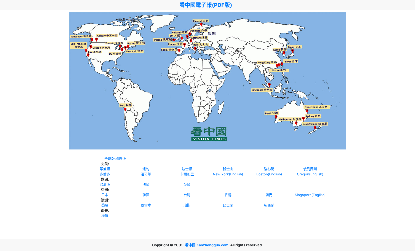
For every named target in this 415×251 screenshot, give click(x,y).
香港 (228, 195)
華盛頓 (105, 169)
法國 (145, 184)
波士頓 (187, 169)
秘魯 (104, 215)
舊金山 (228, 169)
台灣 (187, 195)
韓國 (145, 195)
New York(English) (228, 174)
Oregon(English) (310, 174)
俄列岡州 (310, 169)
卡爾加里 (187, 174)
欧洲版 (105, 184)
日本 (104, 195)
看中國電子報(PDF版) (205, 5)
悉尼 (104, 205)
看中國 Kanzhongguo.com (206, 245)
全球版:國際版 (115, 158)
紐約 (145, 169)
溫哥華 (146, 174)
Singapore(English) (310, 195)
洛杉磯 (269, 169)
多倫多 (105, 174)
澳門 (269, 195)
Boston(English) (269, 174)
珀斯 (187, 205)
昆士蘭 (228, 205)
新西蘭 (269, 205)
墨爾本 (146, 205)
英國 (187, 184)
